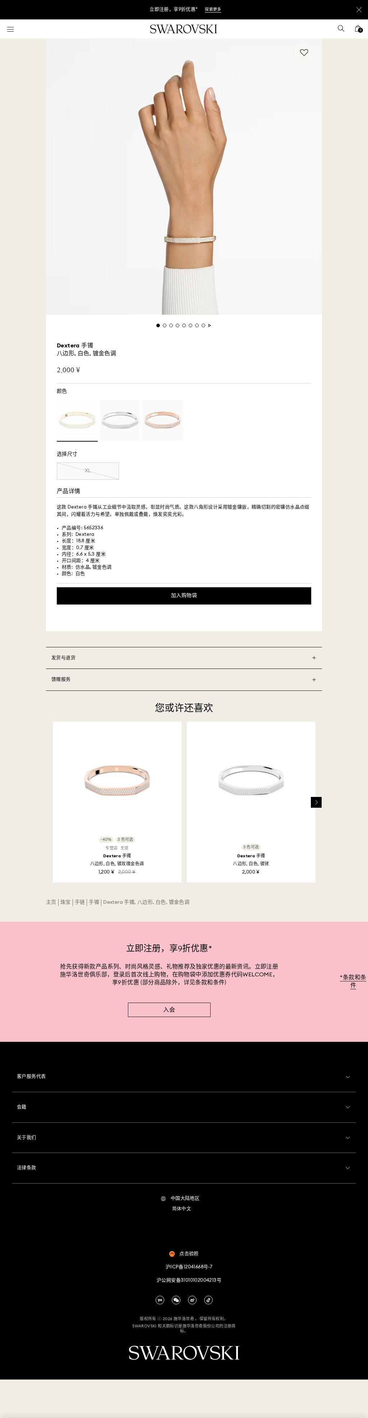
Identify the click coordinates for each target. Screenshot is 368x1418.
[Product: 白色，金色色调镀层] (77, 420)
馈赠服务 (61, 679)
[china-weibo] (192, 1300)
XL (88, 470)
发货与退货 (63, 658)
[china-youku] (160, 1300)
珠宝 (65, 902)
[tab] (158, 325)
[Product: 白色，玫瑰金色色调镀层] (162, 420)
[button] (180, 1199)
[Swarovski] (184, 28)
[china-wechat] (176, 1300)
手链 (80, 902)
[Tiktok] (208, 1300)
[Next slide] (316, 802)
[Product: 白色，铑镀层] (120, 420)
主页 (51, 902)
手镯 (94, 902)
